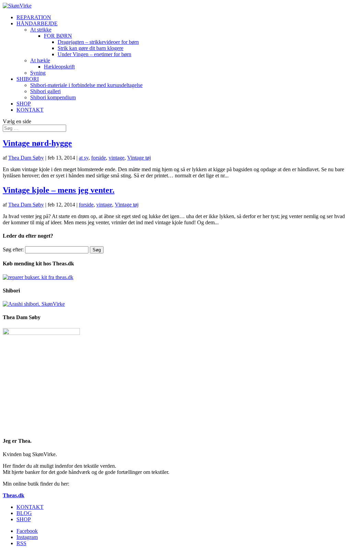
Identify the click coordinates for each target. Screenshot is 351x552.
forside (98, 158)
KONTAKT (30, 110)
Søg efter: (13, 249)
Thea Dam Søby (26, 158)
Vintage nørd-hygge (37, 143)
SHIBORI (27, 79)
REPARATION (33, 17)
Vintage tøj (139, 158)
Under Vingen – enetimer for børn (94, 54)
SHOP (23, 103)
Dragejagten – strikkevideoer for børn (98, 42)
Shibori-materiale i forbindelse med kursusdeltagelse (86, 85)
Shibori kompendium (53, 97)
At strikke (40, 30)
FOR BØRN (58, 36)
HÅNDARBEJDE (37, 23)
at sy (83, 158)
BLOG (24, 513)
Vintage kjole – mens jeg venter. (58, 190)
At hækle (40, 60)
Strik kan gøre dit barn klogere (90, 48)
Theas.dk (13, 495)
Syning (38, 73)
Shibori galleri (45, 91)
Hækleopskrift (59, 67)
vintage (116, 158)
